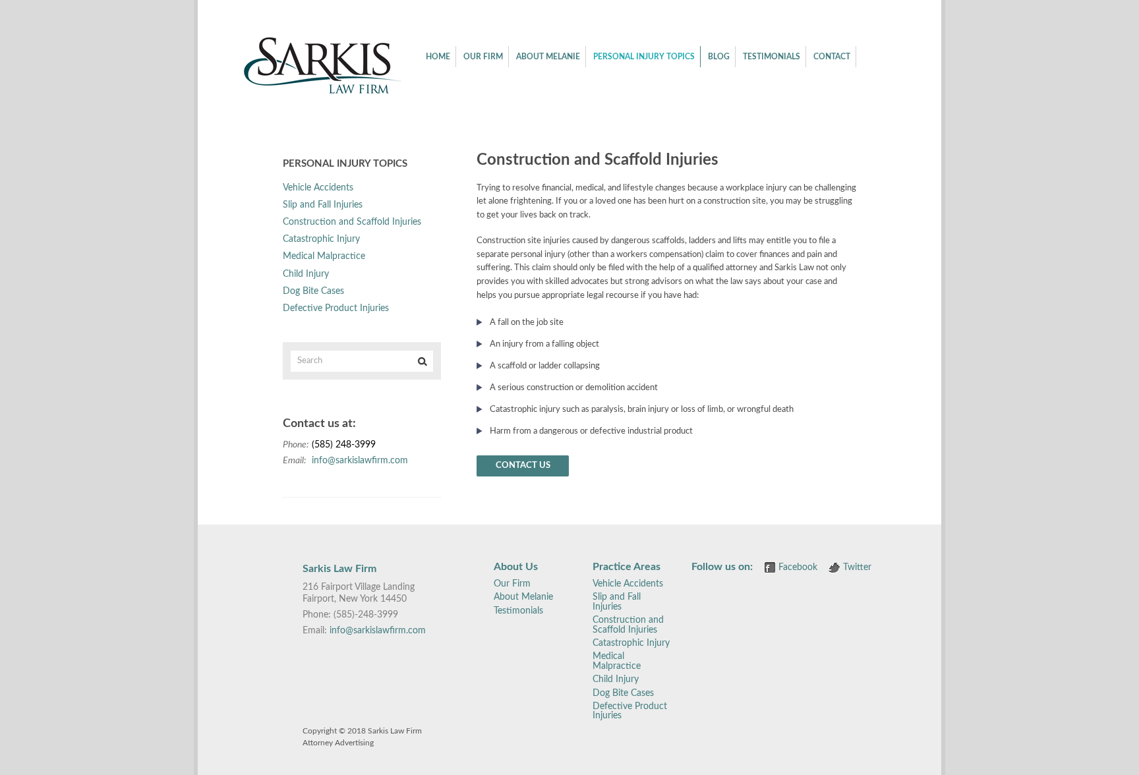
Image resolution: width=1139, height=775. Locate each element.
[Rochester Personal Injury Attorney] (322, 92)
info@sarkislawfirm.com (360, 460)
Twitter (857, 567)
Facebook (797, 567)
